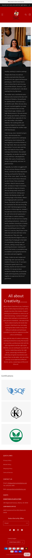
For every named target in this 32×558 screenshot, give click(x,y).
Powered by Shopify (22, 554)
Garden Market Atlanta (14, 554)
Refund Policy (7, 464)
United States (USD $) (15, 542)
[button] (2, 15)
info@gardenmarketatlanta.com (17, 483)
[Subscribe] (27, 523)
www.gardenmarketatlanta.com (16, 489)
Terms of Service (8, 472)
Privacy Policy (7, 460)
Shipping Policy (7, 468)
